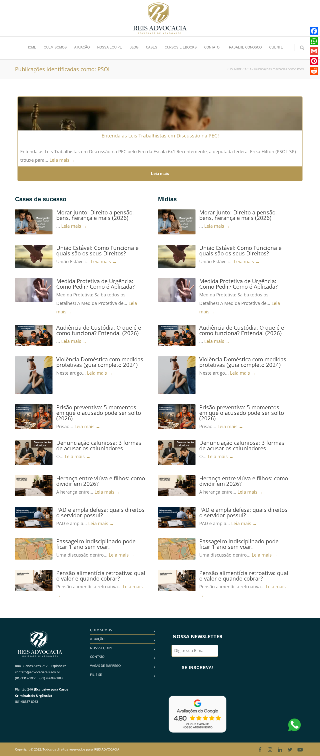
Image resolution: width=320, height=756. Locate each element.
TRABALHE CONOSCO (244, 47)
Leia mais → (62, 160)
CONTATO (212, 47)
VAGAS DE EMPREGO (105, 665)
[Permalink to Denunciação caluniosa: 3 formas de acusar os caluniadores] (33, 452)
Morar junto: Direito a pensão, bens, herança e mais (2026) (95, 214)
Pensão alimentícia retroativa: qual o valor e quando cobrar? (100, 575)
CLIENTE (276, 47)
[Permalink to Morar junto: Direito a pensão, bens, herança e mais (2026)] (33, 221)
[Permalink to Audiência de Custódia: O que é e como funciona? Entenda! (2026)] (33, 335)
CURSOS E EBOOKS (181, 47)
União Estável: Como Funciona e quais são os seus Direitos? (97, 250)
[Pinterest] (314, 61)
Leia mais (160, 173)
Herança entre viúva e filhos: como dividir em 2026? (100, 480)
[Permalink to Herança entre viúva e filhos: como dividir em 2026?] (33, 485)
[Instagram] (270, 750)
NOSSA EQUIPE (109, 47)
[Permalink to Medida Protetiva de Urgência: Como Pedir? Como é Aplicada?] (33, 290)
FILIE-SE (96, 674)
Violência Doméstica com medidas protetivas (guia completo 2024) (99, 361)
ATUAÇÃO (82, 47)
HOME (31, 47)
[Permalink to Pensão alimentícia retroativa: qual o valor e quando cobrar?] (33, 580)
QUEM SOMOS (55, 47)
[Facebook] (260, 750)
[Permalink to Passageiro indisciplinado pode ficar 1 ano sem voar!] (33, 548)
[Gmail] (314, 51)
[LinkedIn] (280, 750)
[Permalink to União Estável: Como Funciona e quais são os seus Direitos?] (33, 256)
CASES (151, 47)
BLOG (134, 47)
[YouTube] (300, 750)
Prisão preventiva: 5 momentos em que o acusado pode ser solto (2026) (98, 412)
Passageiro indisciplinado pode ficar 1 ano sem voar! (96, 543)
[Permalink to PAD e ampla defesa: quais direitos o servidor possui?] (33, 517)
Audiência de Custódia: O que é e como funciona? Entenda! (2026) (98, 330)
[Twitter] (290, 750)
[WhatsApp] (314, 41)
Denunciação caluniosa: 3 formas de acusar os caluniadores (98, 445)
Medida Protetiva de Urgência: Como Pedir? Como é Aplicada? (95, 283)
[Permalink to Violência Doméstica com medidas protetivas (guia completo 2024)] (33, 375)
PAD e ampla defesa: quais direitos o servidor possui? (100, 512)
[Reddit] (314, 71)
